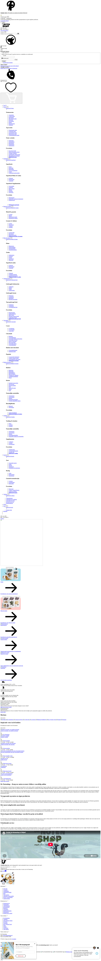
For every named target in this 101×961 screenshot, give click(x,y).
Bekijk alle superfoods (14, 204)
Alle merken (6, 929)
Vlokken (11, 226)
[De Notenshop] (6, 26)
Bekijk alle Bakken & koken (15, 414)
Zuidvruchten (12, 290)
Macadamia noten (12, 118)
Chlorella (11, 187)
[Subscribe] (15, 867)
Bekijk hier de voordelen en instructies (9, 68)
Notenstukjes (11, 141)
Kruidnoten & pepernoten (14, 468)
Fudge (10, 464)
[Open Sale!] (7, 506)
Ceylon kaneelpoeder (13, 450)
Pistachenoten (12, 123)
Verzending (5, 909)
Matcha (10, 189)
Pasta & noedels (12, 385)
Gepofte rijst (11, 452)
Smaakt (5, 926)
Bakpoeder (11, 371)
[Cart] (11, 98)
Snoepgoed (11, 466)
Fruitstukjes (11, 306)
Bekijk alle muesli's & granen (15, 236)
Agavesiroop (11, 397)
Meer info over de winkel (6, 707)
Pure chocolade (12, 342)
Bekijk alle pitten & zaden (15, 277)
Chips (10, 473)
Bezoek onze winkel (7, 913)
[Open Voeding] (8, 415)
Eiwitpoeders (11, 444)
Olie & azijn (11, 384)
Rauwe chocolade (13, 341)
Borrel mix (11, 489)
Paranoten (11, 120)
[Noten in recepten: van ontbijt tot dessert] (10, 729)
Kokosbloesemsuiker (13, 399)
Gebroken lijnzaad (13, 274)
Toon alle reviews (4, 30)
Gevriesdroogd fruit (13, 307)
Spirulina (11, 191)
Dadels (10, 288)
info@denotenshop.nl (7, 935)
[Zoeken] (18, 34)
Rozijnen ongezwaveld (14, 316)
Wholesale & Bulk (7, 892)
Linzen (10, 171)
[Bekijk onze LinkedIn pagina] (5, 871)
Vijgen (10, 289)
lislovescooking (6, 740)
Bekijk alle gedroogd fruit (15, 318)
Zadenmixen (11, 255)
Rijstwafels (11, 483)
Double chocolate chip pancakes (8, 744)
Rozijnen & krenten (13, 299)
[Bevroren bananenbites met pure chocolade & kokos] (12, 750)
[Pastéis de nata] (4, 758)
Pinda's (10, 122)
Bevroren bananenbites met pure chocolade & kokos (12, 752)
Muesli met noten (12, 235)
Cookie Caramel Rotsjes (14, 490)
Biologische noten (13, 134)
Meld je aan (20, 956)
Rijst (10, 386)
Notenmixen (11, 144)
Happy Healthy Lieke (8, 755)
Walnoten (11, 125)
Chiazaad (11, 178)
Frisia (4, 925)
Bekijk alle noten (13, 157)
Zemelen (11, 227)
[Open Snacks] (8, 455)
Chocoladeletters (12, 345)
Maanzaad (11, 260)
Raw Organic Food (7, 924)
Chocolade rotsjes (12, 343)
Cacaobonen (11, 328)
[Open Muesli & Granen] (12, 206)
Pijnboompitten (12, 247)
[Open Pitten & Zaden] (11, 238)
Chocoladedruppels (13, 350)
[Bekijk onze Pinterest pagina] (4, 871)
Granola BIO (11, 232)
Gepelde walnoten (13, 153)
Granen (10, 223)
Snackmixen (11, 475)
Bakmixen (11, 370)
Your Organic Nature (7, 920)
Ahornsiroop (11, 395)
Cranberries (11, 297)
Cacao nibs (11, 331)
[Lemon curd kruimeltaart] (6, 773)
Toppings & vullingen (13, 375)
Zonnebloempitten (13, 249)
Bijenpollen (11, 169)
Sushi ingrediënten (13, 412)
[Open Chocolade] (9, 320)
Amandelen (11, 115)
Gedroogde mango (13, 317)
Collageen (11, 441)
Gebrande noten (12, 131)
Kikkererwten (12, 200)
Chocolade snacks (13, 463)
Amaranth (11, 180)
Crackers (11, 424)
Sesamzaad (11, 258)
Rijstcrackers (11, 474)
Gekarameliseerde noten (14, 135)
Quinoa (10, 257)
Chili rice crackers (13, 491)
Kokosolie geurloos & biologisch (16, 199)
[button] (50, 52)
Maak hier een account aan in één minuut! (10, 65)
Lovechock (5, 928)
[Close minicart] (8, 17)
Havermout (11, 224)
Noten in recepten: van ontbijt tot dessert (9, 730)
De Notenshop (6, 734)
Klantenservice (6, 903)
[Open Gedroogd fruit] (11, 278)
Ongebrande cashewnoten (14, 154)
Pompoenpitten (12, 248)
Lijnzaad (11, 256)
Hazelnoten (11, 117)
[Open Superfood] (9, 158)
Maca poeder (11, 188)
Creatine (10, 443)
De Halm (5, 921)
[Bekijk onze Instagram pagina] (1, 871)
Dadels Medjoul (12, 313)
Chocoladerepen (12, 337)
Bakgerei (11, 406)
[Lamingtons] (4, 766)
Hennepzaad (11, 179)
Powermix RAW (12, 150)
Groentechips (12, 482)
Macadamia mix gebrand (14, 155)
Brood (10, 377)
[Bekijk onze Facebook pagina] (2, 871)
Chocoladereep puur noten (14, 359)
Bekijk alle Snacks (13, 492)
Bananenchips (12, 312)
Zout (10, 390)
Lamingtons (3, 767)
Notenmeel (11, 140)
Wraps (10, 389)
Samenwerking (6, 898)
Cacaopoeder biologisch (14, 357)
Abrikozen (11, 286)
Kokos (10, 166)
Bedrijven (5, 908)
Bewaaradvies (6, 907)
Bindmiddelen (12, 372)
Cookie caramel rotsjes (14, 358)
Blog (4, 893)
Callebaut (5, 919)
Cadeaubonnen (6, 905)
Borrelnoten (11, 143)
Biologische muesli (13, 217)
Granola (10, 214)
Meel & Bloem (12, 374)
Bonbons (11, 336)
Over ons (5, 888)
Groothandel (6, 891)
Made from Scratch (7, 763)
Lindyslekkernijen (7, 778)
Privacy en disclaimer (8, 897)
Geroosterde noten (13, 132)
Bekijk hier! (3, 712)
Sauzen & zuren (12, 388)
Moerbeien (11, 298)
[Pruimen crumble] (5, 735)
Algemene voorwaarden (8, 896)
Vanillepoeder (12, 449)
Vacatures (5, 889)
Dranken (11, 426)
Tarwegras (11, 192)
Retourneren (6, 912)
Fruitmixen (11, 304)
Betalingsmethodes (7, 910)
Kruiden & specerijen (13, 383)
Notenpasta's (11, 145)
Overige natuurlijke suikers (14, 400)
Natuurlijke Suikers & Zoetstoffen (16, 436)
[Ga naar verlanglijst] (11, 92)
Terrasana (5, 923)
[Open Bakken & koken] (12, 362)
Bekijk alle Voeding (13, 453)
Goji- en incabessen (13, 170)
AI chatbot (13, 939)
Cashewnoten (12, 116)
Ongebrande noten (13, 130)
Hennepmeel (11, 197)
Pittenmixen (11, 246)
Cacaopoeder (11, 329)
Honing (10, 398)
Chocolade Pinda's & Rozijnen (15, 338)
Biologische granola (13, 218)
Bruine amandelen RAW (14, 152)
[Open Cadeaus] (8, 494)
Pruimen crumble (4, 737)
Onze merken (6, 894)
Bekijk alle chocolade (14, 360)
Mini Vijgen (11, 315)
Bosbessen (11, 295)
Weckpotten (11, 407)
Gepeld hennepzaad (13, 275)
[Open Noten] (7, 107)
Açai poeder (11, 186)
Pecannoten (11, 121)
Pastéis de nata (4, 759)
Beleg (10, 423)
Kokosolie (11, 168)
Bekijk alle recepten (5, 781)
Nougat (10, 465)
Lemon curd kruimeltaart (6, 774)
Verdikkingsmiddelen (13, 376)
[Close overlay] (2, 50)
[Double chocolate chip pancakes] (8, 743)
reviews (2, 518)
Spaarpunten (6, 904)
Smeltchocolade (12, 351)
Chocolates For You (13, 340)
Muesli (10, 215)
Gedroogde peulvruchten (14, 173)
